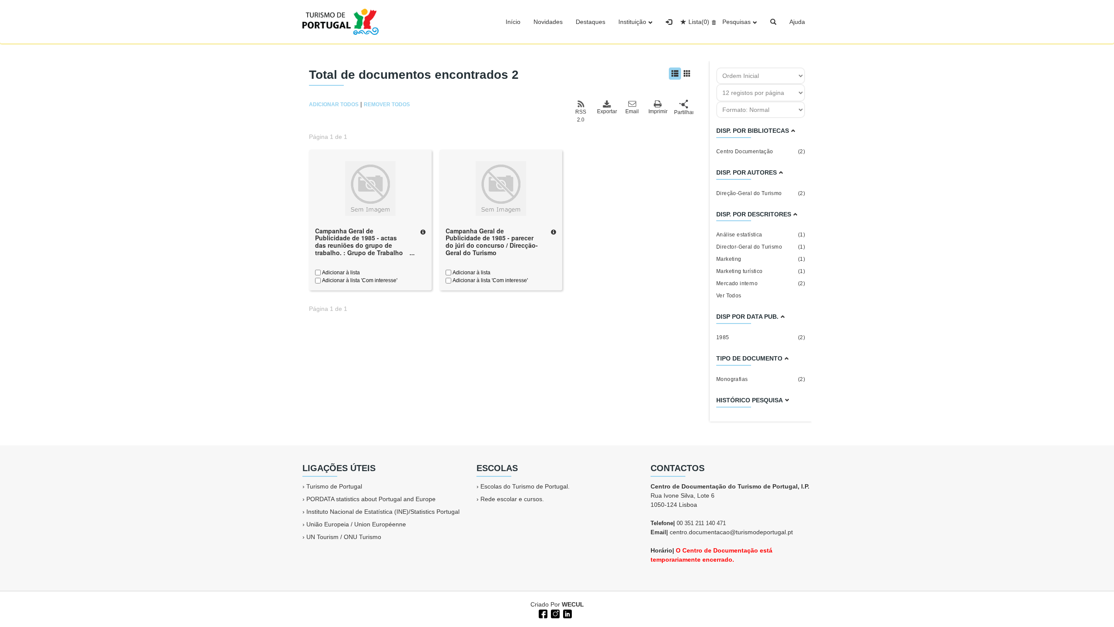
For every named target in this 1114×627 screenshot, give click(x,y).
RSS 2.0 (580, 116)
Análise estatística (760, 235)
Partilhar (683, 112)
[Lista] (675, 73)
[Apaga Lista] (712, 21)
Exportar (606, 111)
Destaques (590, 21)
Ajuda (797, 21)
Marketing (760, 259)
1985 (760, 337)
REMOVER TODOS (387, 104)
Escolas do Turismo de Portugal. (525, 486)
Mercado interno (760, 283)
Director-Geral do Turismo (760, 247)
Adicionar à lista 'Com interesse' (359, 280)
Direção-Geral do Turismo (760, 193)
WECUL (573, 604)
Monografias (760, 379)
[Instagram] (554, 613)
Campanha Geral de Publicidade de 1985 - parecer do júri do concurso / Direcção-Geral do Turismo (492, 241)
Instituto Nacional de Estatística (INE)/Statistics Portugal (383, 511)
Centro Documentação (760, 151)
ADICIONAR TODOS (334, 104)
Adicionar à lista (340, 273)
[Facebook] (542, 613)
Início (513, 21)
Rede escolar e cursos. (512, 499)
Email (632, 111)
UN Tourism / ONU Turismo (343, 536)
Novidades (548, 21)
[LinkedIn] (566, 613)
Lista (698, 21)
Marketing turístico (760, 271)
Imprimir (658, 111)
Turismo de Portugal (334, 486)
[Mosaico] (687, 73)
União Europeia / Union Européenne (356, 524)
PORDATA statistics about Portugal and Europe (371, 499)
